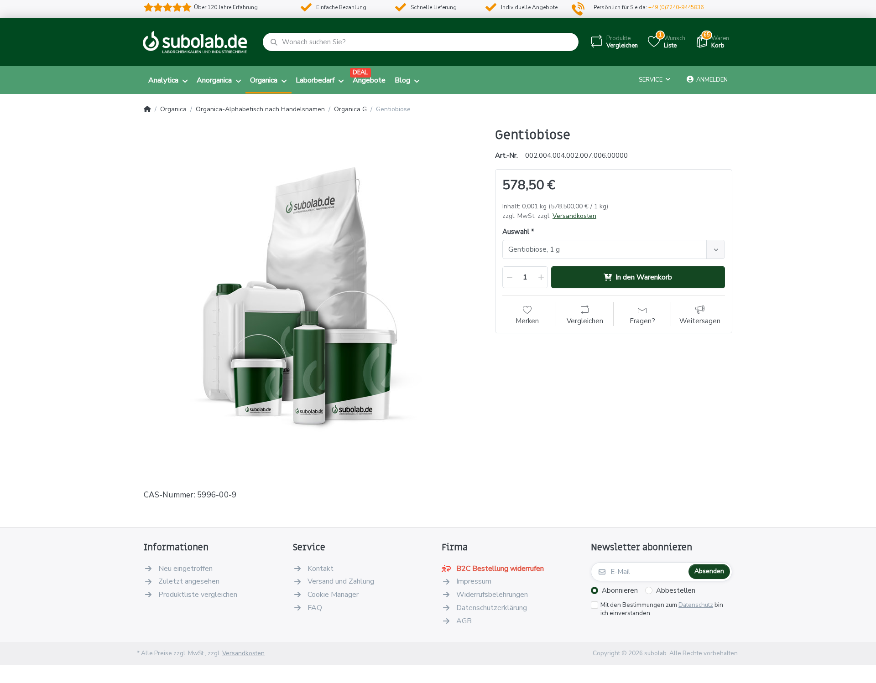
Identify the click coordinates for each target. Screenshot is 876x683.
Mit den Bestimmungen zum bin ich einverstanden (661, 609)
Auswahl (515, 232)
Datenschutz (695, 604)
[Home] (147, 109)
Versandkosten (574, 216)
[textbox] (606, 249)
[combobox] (613, 249)
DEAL (360, 72)
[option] (312, 296)
